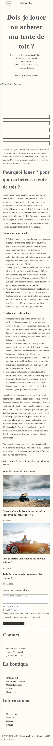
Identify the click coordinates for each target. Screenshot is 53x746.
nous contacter (27, 448)
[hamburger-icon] (9, 3)
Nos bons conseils (30, 58)
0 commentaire (24, 62)
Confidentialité (43, 736)
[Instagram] (5, 730)
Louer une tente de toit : (16, 233)
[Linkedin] (7, 730)
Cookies (10, 740)
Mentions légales (27, 736)
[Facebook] (2, 730)
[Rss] (8, 730)
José (16, 55)
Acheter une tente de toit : (17, 312)
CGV (3, 740)
